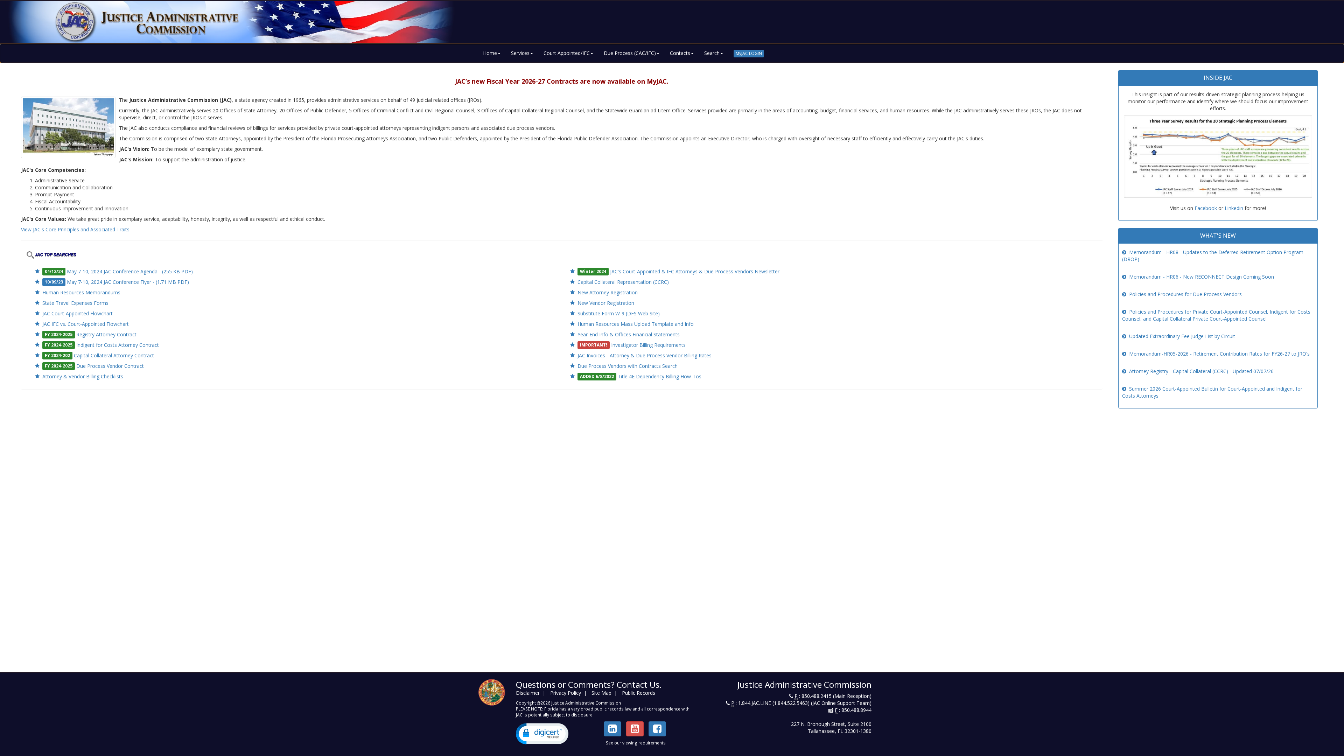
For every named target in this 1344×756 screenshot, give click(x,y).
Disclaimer (528, 693)
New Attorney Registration (608, 292)
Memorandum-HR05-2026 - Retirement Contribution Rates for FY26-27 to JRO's (1219, 353)
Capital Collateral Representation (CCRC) (623, 282)
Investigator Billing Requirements (648, 345)
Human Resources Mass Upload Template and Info (636, 324)
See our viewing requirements (636, 743)
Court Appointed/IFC (567, 53)
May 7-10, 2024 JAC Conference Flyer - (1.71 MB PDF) (128, 282)
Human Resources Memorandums (81, 292)
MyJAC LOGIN (749, 53)
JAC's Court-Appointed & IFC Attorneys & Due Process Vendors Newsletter (694, 271)
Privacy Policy (565, 693)
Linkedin (1234, 208)
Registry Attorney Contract (106, 334)
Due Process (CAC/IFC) (630, 53)
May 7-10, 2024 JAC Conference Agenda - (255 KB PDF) (130, 271)
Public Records (638, 693)
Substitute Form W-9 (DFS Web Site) (619, 313)
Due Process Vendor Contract (110, 366)
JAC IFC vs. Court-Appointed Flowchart (85, 324)
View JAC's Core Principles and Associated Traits (75, 229)
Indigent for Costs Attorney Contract (117, 345)
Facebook (1206, 208)
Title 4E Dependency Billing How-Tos (659, 376)
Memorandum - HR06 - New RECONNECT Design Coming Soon (1201, 276)
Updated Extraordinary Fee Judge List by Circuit (1182, 336)
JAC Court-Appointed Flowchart (77, 313)
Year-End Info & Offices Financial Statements (629, 334)
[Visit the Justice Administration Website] (672, 22)
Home (490, 53)
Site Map (601, 693)
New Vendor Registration (606, 303)
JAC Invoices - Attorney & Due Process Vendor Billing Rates (645, 355)
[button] (542, 733)
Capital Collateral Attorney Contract (114, 355)
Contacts (680, 53)
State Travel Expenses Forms (75, 303)
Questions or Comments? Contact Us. (589, 684)
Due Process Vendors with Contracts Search (628, 366)
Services (520, 53)
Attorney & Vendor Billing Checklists (82, 376)
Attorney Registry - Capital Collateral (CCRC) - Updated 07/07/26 (1201, 371)
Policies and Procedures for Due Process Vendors (1185, 294)
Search (712, 53)
